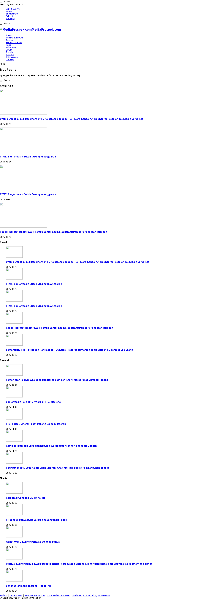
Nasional (10, 54)
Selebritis (10, 16)
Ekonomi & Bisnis (14, 42)
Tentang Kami (16, 595)
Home (8, 35)
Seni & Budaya (13, 9)
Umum (9, 50)
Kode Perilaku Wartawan (58, 595)
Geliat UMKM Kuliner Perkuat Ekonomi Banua (33, 541)
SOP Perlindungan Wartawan (96, 595)
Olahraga (10, 59)
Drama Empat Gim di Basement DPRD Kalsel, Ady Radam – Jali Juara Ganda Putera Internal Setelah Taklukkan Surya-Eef (71, 119)
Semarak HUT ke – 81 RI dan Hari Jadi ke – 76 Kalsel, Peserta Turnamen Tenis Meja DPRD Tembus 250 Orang (69, 349)
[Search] (1, 2)
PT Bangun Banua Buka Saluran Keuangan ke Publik (36, 519)
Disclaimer (77, 595)
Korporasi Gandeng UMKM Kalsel (25, 497)
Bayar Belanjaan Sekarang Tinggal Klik (29, 585)
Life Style (10, 18)
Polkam (9, 40)
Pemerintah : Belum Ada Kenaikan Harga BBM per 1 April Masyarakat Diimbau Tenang (57, 379)
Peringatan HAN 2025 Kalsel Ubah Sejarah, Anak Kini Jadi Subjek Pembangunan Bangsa (57, 467)
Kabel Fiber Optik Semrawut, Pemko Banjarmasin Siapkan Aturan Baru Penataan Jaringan (53, 231)
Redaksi (3, 595)
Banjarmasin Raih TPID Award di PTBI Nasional (34, 401)
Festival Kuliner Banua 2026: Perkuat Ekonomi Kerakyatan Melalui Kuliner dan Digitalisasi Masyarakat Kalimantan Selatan (79, 563)
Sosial (8, 45)
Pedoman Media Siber (35, 595)
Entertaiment (12, 14)
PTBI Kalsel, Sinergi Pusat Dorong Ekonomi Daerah (36, 424)
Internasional (12, 57)
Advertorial (11, 47)
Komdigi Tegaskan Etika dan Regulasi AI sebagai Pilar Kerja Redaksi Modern (51, 445)
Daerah (9, 52)
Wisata (9, 11)
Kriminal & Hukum (14, 38)
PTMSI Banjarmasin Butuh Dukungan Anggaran (28, 156)
